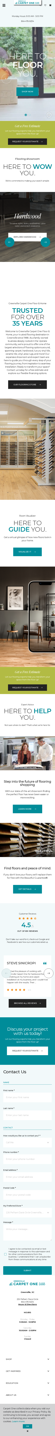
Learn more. (18, 1421)
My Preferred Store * (12, 1206)
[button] (40, 5)
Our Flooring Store (24, 384)
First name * (9, 1090)
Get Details (24, 889)
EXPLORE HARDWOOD (25, 237)
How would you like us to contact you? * (21, 1136)
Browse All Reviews (25, 1003)
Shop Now (27, 91)
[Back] (6, 78)
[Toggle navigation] (4, 5)
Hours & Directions (27, 1304)
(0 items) (50, 5)
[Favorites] (45, 5)
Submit (27, 1270)
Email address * (10, 1170)
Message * (8, 1222)
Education (12, 1383)
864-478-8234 (27, 21)
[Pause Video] (49, 115)
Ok (27, 1426)
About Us (11, 1395)
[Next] (48, 78)
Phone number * (11, 1152)
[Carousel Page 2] (29, 115)
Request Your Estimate (25, 141)
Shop (9, 1359)
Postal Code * (9, 1188)
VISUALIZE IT (25, 552)
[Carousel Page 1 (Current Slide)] (26, 115)
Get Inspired (13, 1371)
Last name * (8, 1108)
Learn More (25, 809)
